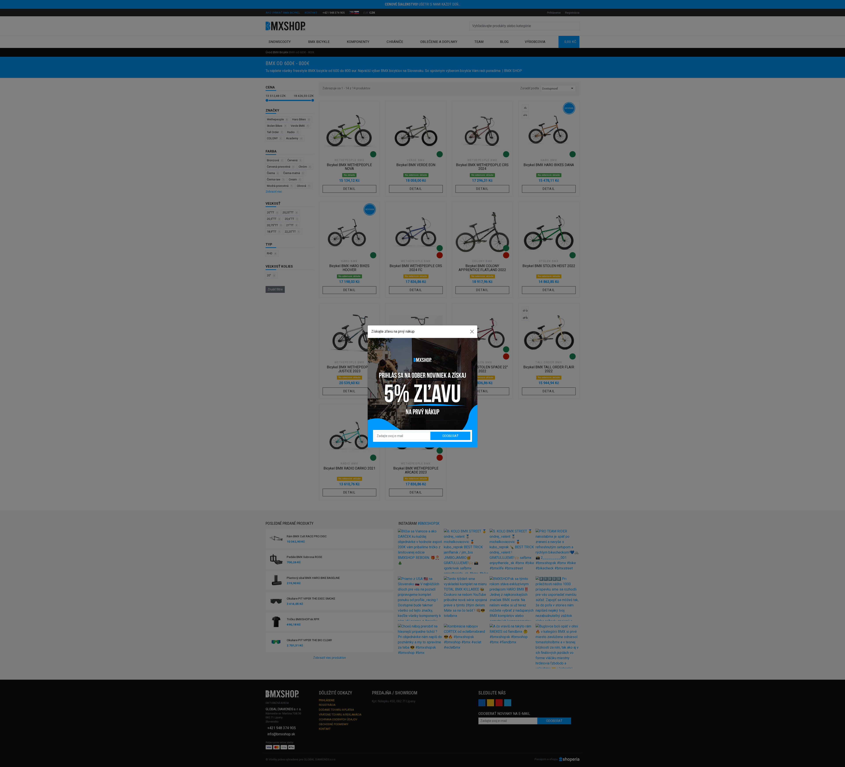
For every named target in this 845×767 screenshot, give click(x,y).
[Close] (472, 331)
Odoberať (450, 436)
